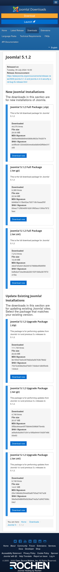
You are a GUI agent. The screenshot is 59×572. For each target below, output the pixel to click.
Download (29, 15)
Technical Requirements (30, 36)
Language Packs (9, 36)
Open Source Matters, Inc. (27, 560)
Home (4, 30)
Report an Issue (40, 556)
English (54, 47)
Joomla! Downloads (32, 9)
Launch (28, 21)
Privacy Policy (29, 553)
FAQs (47, 36)
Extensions (45, 30)
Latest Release (17, 30)
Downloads (32, 30)
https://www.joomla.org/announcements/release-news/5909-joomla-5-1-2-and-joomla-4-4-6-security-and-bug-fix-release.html (29, 78)
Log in (52, 556)
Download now (18, 155)
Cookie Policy (43, 553)
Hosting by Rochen (29, 570)
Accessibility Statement (12, 553)
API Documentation (10, 42)
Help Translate (25, 556)
